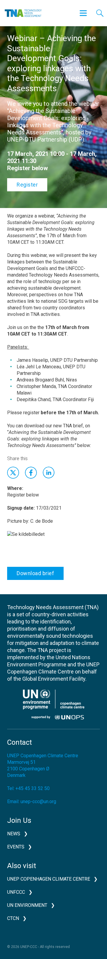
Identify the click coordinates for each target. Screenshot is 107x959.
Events (15, 847)
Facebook (31, 473)
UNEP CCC (53, 704)
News (13, 834)
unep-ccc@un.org (38, 801)
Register (27, 184)
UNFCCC (16, 892)
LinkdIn (49, 473)
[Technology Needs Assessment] (23, 13)
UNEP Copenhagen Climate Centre (48, 879)
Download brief (35, 573)
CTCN (13, 918)
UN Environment (27, 905)
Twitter (13, 473)
